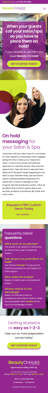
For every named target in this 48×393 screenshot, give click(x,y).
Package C (21, 265)
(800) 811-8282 (38, 374)
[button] (44, 8)
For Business (18, 382)
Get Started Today (24, 64)
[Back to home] (14, 8)
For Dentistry (30, 382)
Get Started (22, 214)
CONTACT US (7, 2)
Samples (29, 301)
